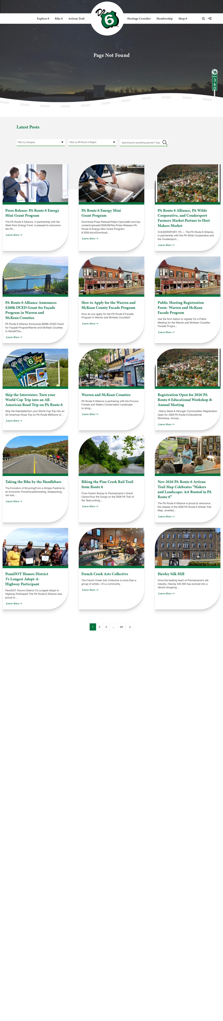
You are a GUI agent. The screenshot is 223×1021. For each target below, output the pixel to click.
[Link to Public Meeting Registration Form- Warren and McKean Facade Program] (187, 275)
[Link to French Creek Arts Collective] (111, 547)
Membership (164, 18)
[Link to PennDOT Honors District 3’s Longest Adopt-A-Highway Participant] (35, 547)
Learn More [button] (14, 235)
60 (121, 627)
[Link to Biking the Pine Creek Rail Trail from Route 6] (111, 455)
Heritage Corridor (139, 18)
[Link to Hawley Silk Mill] (187, 547)
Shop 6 (182, 18)
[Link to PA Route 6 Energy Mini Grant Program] (111, 183)
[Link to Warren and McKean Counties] (111, 367)
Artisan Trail (76, 18)
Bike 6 (59, 18)
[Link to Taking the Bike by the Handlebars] (35, 455)
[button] (203, 18)
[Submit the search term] (164, 143)
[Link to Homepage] (106, 18)
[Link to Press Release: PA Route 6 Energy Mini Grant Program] (35, 183)
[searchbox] (144, 142)
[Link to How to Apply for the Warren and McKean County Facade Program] (111, 275)
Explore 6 (43, 18)
